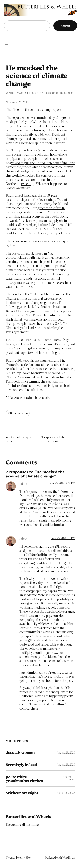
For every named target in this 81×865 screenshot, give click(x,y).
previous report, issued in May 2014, (29, 255)
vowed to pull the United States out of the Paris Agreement (40, 164)
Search (65, 26)
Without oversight (22, 793)
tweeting (27, 183)
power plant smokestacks (41, 158)
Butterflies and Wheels (28, 816)
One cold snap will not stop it (20, 439)
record (44, 207)
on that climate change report (41, 109)
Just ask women (20, 752)
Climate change (18, 413)
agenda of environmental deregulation (44, 138)
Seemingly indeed (21, 764)
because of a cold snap (31, 179)
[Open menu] (6, 37)
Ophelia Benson (28, 93)
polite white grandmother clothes (24, 779)
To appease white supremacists (53, 439)
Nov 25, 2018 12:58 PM (62, 483)
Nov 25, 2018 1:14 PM (63, 538)
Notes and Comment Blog (57, 93)
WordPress (68, 857)
